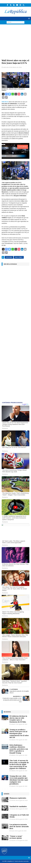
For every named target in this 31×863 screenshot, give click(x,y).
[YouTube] (17, 5)
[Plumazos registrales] (5, 799)
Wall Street (5, 101)
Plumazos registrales (18, 798)
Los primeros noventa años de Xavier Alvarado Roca (19, 826)
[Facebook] (7, 5)
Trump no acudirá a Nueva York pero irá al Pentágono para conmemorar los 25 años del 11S (19, 733)
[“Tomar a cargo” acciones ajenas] (5, 837)
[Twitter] (10, 5)
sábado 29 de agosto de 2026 (19, 724)
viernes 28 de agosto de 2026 (19, 800)
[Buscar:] (15, 22)
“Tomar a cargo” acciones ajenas (16, 837)
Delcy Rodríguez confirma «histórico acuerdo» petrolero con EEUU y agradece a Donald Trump (19, 749)
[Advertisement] (15, 41)
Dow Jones (9, 257)
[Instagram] (20, 5)
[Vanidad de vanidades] (5, 808)
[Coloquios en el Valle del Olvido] (5, 816)
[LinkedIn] (13, 5)
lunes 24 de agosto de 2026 (18, 831)
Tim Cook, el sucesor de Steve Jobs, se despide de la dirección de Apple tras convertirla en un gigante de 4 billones (19, 764)
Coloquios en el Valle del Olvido (19, 816)
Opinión (6, 794)
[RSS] (23, 5)
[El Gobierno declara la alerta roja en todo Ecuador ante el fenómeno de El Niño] (5, 717)
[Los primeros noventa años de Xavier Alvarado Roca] (5, 826)
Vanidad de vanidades (18, 806)
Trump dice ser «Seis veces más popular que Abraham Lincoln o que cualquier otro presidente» (19, 780)
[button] (29, 18)
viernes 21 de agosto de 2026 (19, 840)
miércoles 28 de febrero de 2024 (12, 67)
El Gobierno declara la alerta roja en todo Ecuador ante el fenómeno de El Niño (18, 719)
